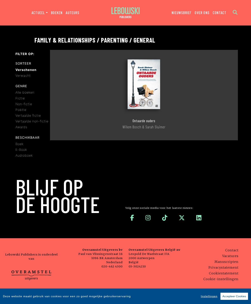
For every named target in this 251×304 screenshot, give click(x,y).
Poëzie (20, 110)
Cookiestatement (223, 273)
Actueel (38, 12)
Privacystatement (223, 267)
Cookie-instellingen (220, 279)
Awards (21, 127)
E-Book (21, 150)
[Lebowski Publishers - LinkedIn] (198, 217)
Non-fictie (23, 104)
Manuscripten (226, 262)
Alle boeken (24, 92)
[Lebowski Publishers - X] (182, 217)
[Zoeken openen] (235, 12)
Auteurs (72, 12)
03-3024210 (137, 266)
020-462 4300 (112, 266)
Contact (219, 12)
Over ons (202, 12)
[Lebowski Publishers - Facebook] (132, 217)
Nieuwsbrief (181, 12)
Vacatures (230, 256)
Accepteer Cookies (234, 296)
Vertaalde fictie (28, 115)
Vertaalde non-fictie (31, 121)
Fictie (20, 98)
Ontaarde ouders (144, 121)
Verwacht (23, 75)
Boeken (57, 12)
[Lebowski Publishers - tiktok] (164, 217)
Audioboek (24, 155)
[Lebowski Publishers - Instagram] (148, 217)
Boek (19, 144)
